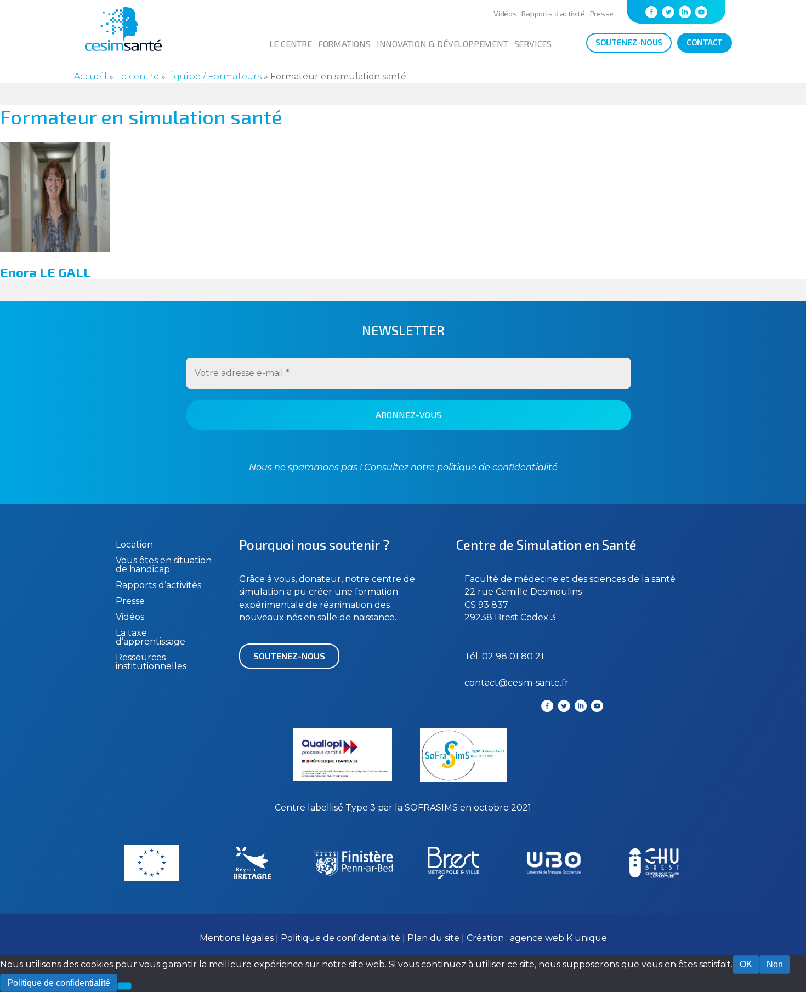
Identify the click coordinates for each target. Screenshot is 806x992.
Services (533, 43)
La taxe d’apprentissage (150, 637)
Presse (602, 13)
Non (775, 964)
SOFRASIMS (431, 807)
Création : (488, 938)
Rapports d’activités (158, 585)
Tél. (473, 656)
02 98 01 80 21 (513, 656)
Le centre (290, 43)
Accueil (90, 76)
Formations (344, 43)
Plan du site (433, 938)
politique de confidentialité (496, 467)
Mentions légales (237, 938)
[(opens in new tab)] (463, 778)
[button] (289, 656)
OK (746, 964)
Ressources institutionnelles (151, 661)
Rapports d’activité (552, 13)
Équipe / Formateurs (215, 76)
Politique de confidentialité (341, 938)
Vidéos (504, 13)
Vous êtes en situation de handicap (164, 564)
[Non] (124, 986)
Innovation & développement (442, 43)
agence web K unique (558, 938)
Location (134, 544)
